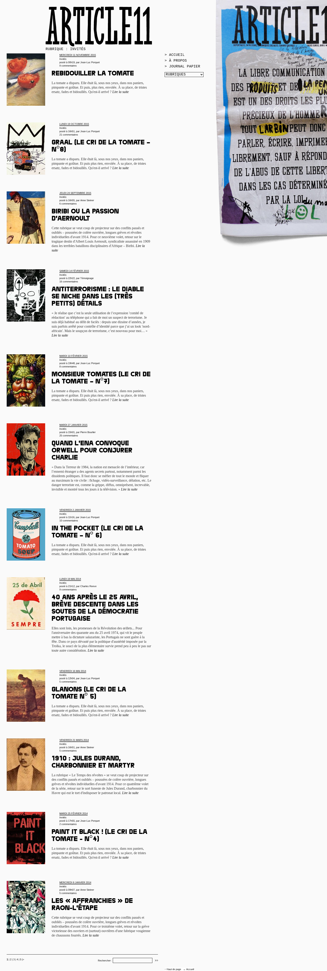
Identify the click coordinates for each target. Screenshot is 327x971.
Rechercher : (105, 960)
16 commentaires (68, 281)
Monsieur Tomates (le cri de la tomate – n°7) (101, 378)
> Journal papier (182, 67)
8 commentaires (68, 366)
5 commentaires (68, 681)
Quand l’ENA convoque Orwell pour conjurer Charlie (92, 451)
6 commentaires (68, 203)
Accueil (190, 969)
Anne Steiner (87, 200)
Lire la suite (120, 92)
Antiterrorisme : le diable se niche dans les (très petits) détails (98, 297)
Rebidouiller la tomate (93, 74)
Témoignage (87, 278)
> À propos (176, 61)
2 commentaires (68, 824)
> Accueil (175, 55)
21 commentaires (68, 134)
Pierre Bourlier (88, 432)
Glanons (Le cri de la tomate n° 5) (89, 694)
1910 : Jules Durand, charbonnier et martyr (93, 763)
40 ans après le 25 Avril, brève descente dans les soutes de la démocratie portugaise (95, 608)
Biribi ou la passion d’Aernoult (85, 216)
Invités (63, 59)
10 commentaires (68, 520)
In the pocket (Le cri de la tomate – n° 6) (97, 532)
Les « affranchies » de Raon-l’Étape (92, 905)
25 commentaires (68, 435)
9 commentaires (68, 65)
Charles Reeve (88, 586)
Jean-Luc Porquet (90, 62)
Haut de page (174, 969)
